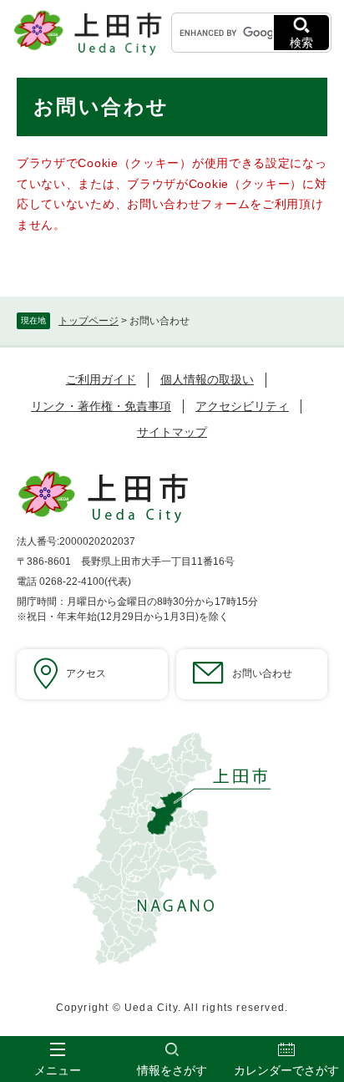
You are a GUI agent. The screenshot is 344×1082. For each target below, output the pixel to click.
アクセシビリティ (242, 406)
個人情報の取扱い (207, 379)
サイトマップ (172, 432)
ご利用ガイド (101, 379)
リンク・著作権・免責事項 (101, 406)
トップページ (88, 321)
